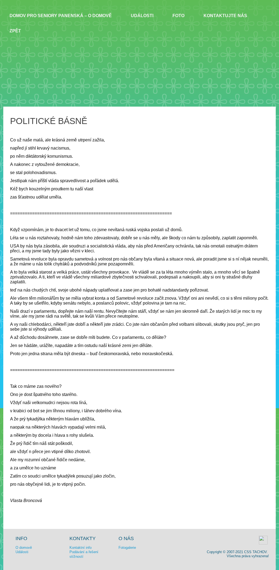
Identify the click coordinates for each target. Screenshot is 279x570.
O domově (24, 548)
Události (142, 15)
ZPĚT (15, 31)
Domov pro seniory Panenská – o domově (61, 15)
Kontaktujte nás (225, 15)
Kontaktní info (80, 548)
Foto (178, 15)
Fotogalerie (127, 548)
